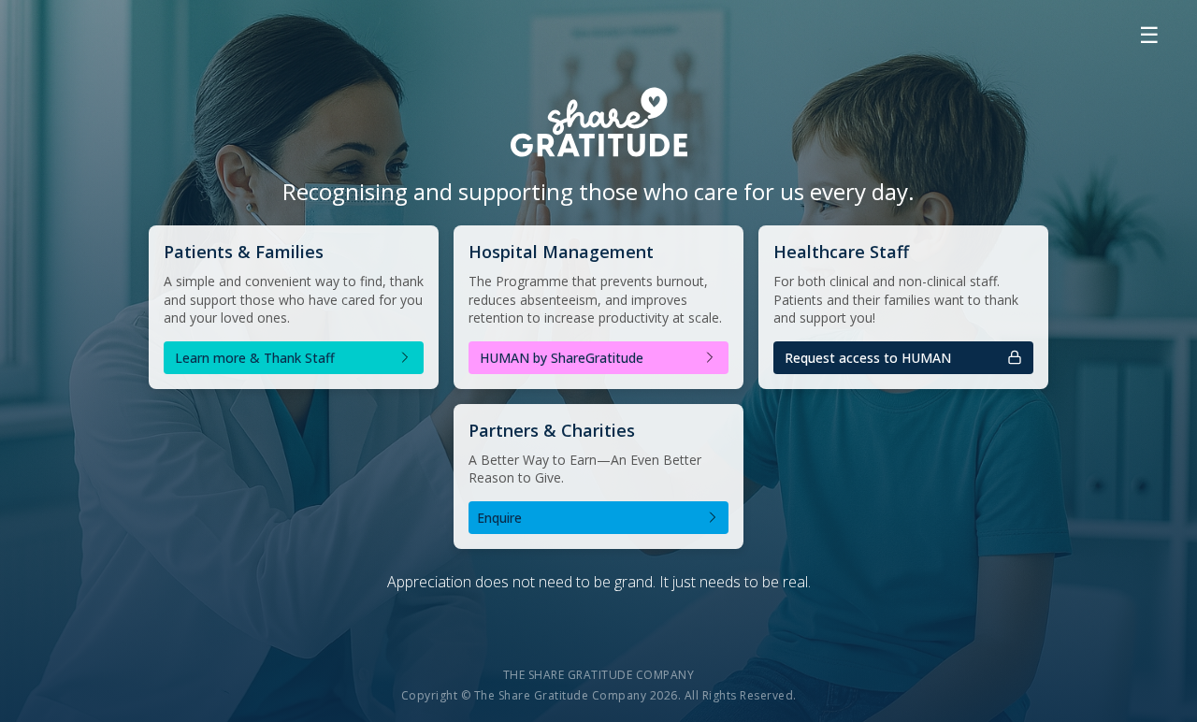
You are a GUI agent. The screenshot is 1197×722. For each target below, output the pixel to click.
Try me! (903, 364)
